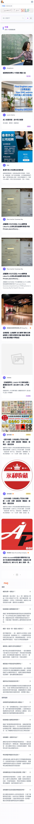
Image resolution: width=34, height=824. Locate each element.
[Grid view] (27, 18)
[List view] (30, 18)
